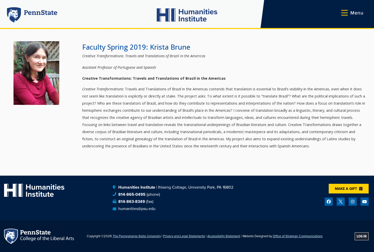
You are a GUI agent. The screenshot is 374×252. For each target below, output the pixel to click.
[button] (352, 12)
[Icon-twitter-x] (341, 202)
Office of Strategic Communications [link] (298, 236)
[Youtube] (365, 202)
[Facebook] (329, 202)
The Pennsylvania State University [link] (137, 236)
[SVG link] (187, 14)
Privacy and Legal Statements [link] (184, 236)
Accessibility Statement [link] (223, 236)
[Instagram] (353, 202)
